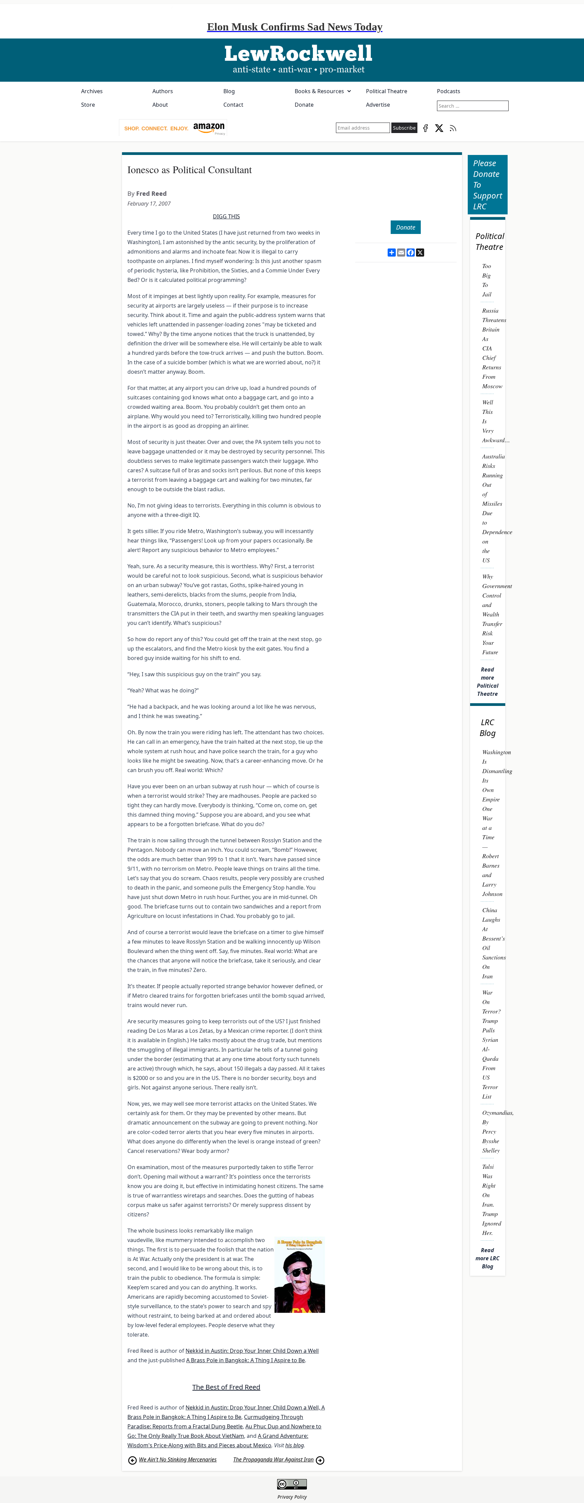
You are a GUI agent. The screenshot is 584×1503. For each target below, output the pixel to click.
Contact (233, 104)
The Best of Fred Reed (226, 1387)
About (160, 104)
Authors (162, 91)
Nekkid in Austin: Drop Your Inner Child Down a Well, (253, 1407)
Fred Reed (151, 193)
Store (88, 104)
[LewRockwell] (292, 60)
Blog (229, 91)
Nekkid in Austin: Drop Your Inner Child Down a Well (252, 1350)
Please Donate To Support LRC (487, 184)
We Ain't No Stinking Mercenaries (178, 1459)
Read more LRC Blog (488, 1258)
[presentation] (173, 128)
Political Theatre (386, 91)
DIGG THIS (226, 216)
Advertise (378, 104)
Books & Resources (319, 91)
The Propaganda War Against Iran (273, 1459)
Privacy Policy (292, 1497)
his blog (294, 1445)
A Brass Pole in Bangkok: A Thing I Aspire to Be (245, 1360)
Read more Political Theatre (487, 681)
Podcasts (448, 91)
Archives (92, 91)
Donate (304, 104)
